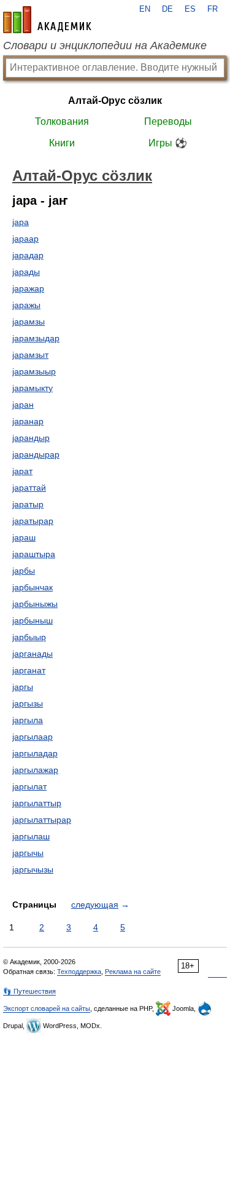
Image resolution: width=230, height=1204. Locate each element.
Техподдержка (79, 971)
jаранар (28, 421)
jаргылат (29, 786)
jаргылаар (32, 737)
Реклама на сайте (133, 971)
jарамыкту (32, 388)
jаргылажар (35, 770)
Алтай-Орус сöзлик (115, 100)
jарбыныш (32, 620)
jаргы (22, 687)
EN (144, 9)
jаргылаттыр (36, 803)
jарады (26, 272)
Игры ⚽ (167, 143)
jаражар (28, 288)
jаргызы (27, 703)
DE (167, 9)
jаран (23, 405)
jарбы (23, 571)
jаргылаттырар (41, 820)
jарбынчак (32, 587)
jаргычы (28, 853)
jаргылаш (31, 836)
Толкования (62, 121)
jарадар (28, 255)
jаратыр (28, 504)
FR (212, 9)
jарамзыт (30, 355)
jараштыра (33, 554)
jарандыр (31, 438)
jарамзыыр (34, 371)
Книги (62, 143)
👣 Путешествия (29, 991)
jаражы (26, 305)
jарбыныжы (35, 604)
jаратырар (32, 521)
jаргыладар (35, 753)
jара (20, 222)
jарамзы (28, 322)
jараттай (29, 488)
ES (190, 9)
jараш (24, 537)
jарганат (28, 670)
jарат (22, 471)
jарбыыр (29, 637)
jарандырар (35, 454)
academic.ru (47, 19)
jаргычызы (32, 869)
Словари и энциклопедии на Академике (105, 45)
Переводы (168, 121)
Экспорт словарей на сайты (46, 1008)
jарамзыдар (35, 338)
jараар (25, 239)
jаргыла (27, 720)
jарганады (32, 654)
